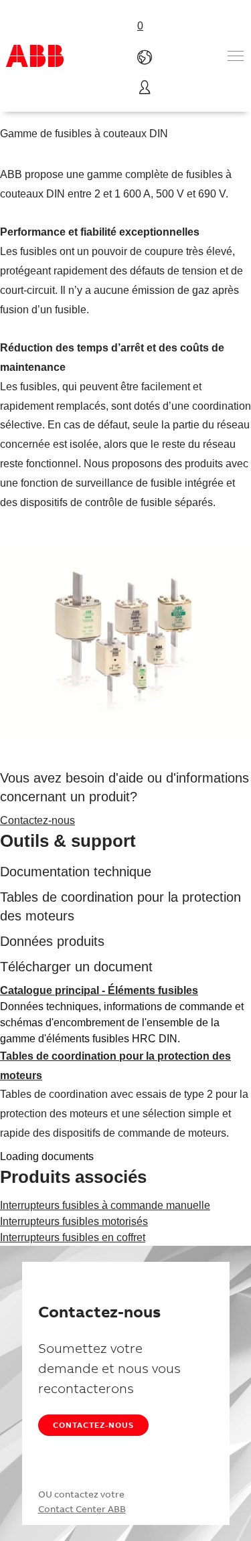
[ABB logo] (34, 56)
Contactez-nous (93, 1425)
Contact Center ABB (82, 1509)
